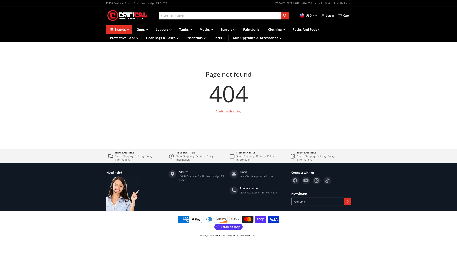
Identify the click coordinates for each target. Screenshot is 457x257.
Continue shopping (228, 111)
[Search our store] (285, 15)
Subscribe (347, 201)
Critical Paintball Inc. (216, 235)
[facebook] (295, 180)
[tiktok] (327, 180)
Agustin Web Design (248, 235)
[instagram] (317, 180)
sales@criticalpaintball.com (334, 3)
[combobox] (222, 15)
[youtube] (306, 180)
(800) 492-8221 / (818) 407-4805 (293, 3)
